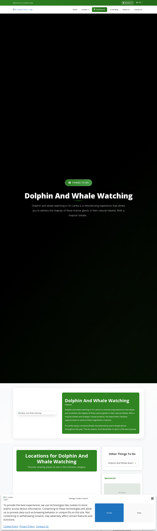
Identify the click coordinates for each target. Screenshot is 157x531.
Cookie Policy (10, 526)
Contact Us (42, 526)
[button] (152, 498)
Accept (109, 513)
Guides (84, 10)
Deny (139, 513)
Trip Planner (100, 10)
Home (75, 10)
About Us (126, 10)
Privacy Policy (27, 526)
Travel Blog (114, 10)
